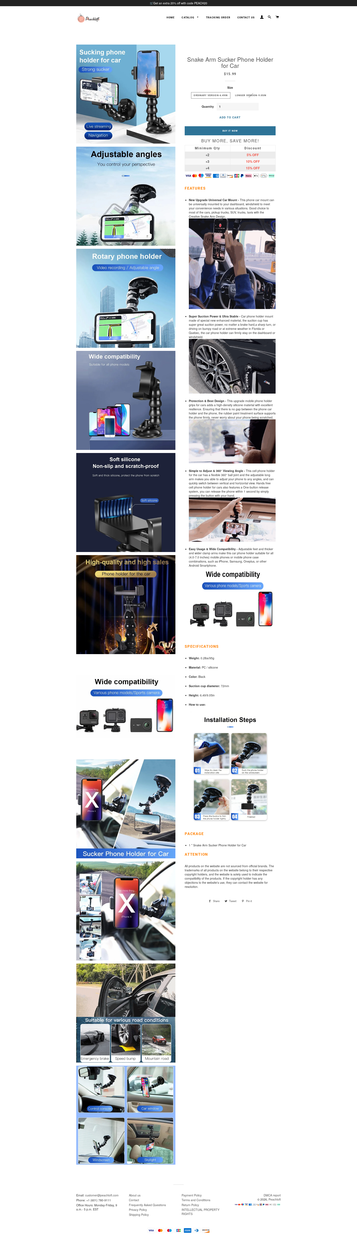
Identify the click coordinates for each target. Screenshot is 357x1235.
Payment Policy (192, 1195)
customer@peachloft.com (102, 1195)
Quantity (208, 106)
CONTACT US (246, 17)
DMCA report (272, 1195)
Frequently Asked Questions (147, 1205)
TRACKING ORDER (218, 17)
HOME (171, 17)
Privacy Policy (138, 1210)
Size (230, 87)
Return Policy (190, 1205)
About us (134, 1195)
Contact (134, 1200)
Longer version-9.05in (251, 95)
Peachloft (275, 1199)
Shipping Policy (139, 1215)
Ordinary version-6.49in (211, 95)
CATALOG (188, 17)
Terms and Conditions (196, 1200)
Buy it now (230, 130)
